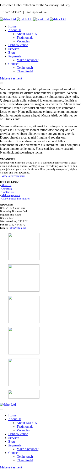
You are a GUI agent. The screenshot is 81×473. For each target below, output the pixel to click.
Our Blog (6, 188)
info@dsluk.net (17, 227)
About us (6, 185)
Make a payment (10, 195)
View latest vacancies (13, 175)
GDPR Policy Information (15, 198)
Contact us (7, 191)
